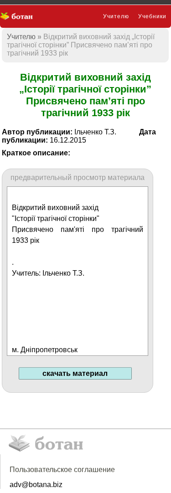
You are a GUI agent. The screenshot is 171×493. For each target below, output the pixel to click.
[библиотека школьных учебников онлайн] (19, 16)
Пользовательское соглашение (62, 469)
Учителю (116, 16)
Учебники (152, 16)
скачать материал (75, 373)
